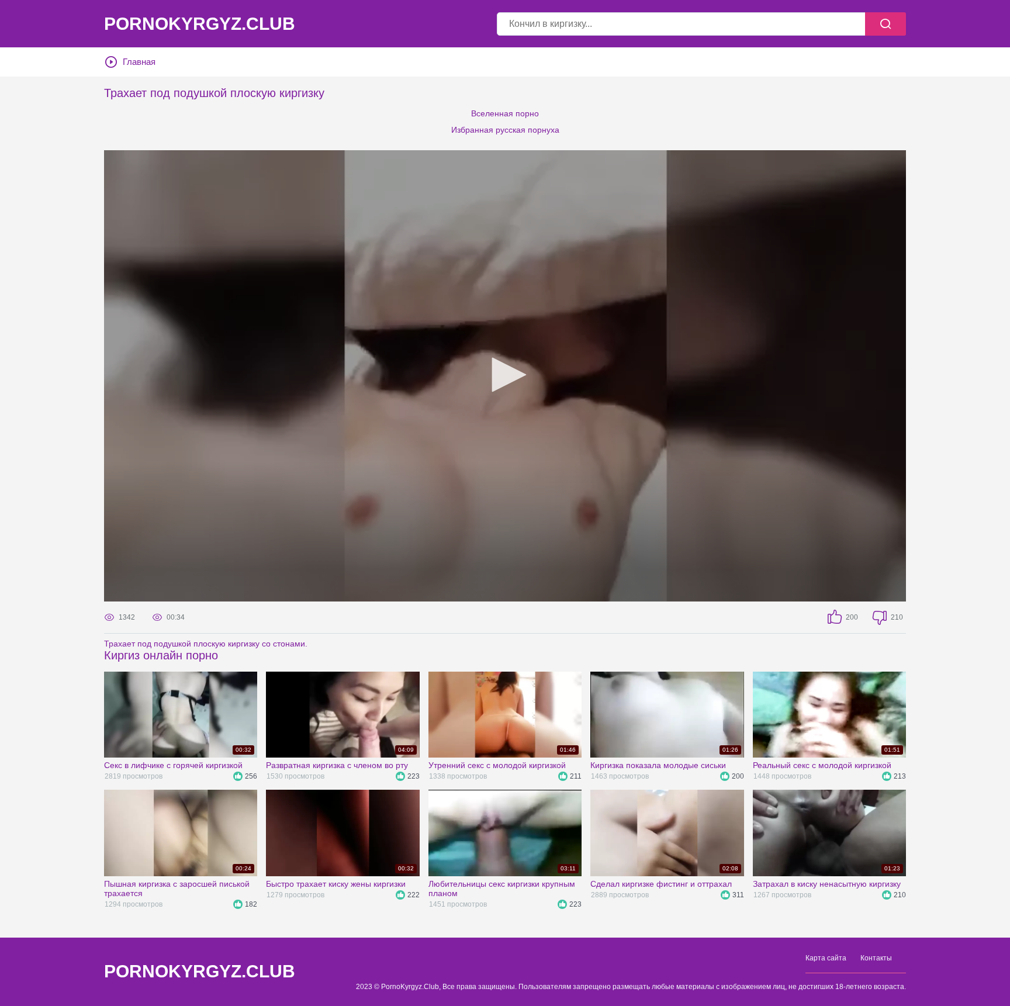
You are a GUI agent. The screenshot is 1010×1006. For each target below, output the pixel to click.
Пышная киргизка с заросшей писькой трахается (177, 888)
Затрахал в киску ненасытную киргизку (827, 884)
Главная (139, 62)
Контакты (876, 958)
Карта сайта (825, 958)
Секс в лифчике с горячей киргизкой (173, 765)
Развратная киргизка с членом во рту (337, 765)
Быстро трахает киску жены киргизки (336, 884)
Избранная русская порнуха (505, 129)
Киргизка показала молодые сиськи (658, 765)
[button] (505, 374)
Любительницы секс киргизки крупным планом (501, 888)
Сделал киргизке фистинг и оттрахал (661, 884)
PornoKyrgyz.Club (199, 24)
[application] (505, 375)
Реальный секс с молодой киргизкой (822, 765)
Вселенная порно (505, 113)
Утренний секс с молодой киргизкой (497, 765)
